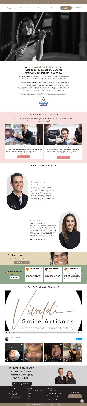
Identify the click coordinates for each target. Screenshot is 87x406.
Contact (45, 8)
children (43, 190)
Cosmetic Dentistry (52, 396)
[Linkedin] (56, 399)
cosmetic (35, 227)
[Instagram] (49, 399)
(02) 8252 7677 (77, 8)
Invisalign (49, 388)
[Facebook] (52, 399)
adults (32, 190)
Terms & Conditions (56, 404)
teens (36, 190)
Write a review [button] (14, 277)
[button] (81, 274)
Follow (80, 338)
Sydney (29, 388)
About (21, 8)
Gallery (39, 8)
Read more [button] (30, 279)
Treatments (29, 8)
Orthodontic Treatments (54, 393)
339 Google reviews (14, 274)
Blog (52, 8)
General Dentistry (52, 391)
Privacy (46, 404)
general (54, 225)
